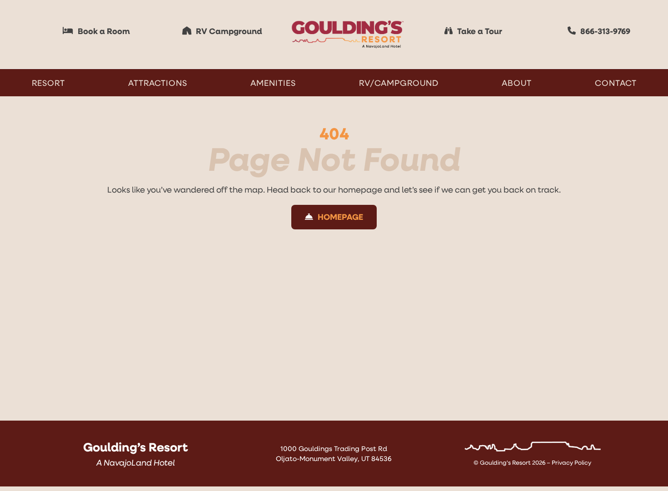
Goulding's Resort (505, 462)
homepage (360, 189)
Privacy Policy (571, 462)
